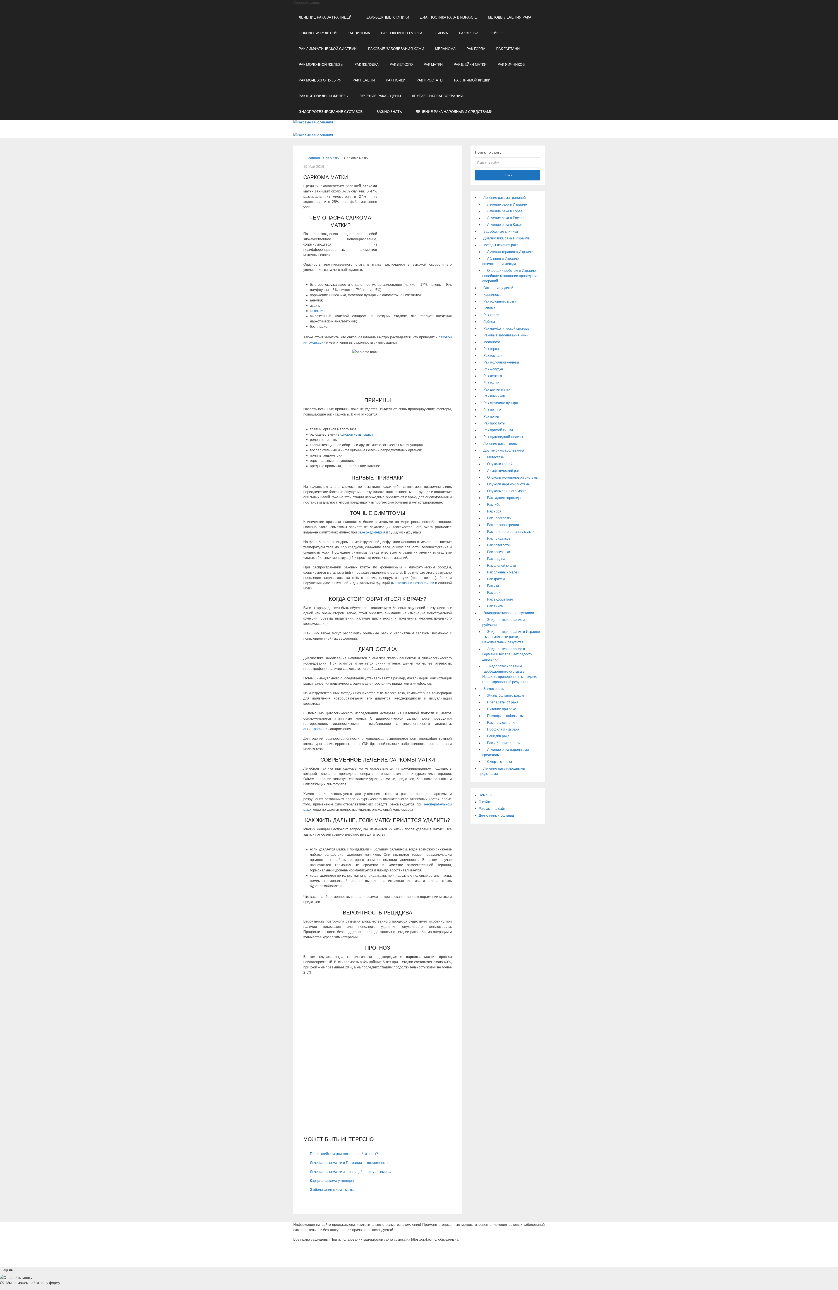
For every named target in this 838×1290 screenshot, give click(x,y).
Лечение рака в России (505, 218)
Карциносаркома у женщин (332, 1181)
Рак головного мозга (401, 33)
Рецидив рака (498, 736)
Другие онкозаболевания (437, 96)
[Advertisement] (414, 216)
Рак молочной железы (321, 64)
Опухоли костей (500, 464)
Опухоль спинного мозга (507, 491)
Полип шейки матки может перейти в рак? (344, 1154)
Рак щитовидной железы (324, 96)
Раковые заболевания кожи (396, 49)
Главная (313, 158)
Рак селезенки (498, 552)
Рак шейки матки (470, 64)
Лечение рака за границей (325, 17)
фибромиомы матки (356, 434)
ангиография (314, 729)
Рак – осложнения (501, 722)
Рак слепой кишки (501, 565)
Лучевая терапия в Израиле (510, 252)
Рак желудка (366, 64)
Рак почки (395, 80)
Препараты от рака (502, 702)
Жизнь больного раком (505, 695)
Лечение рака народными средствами (454, 112)
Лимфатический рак (503, 471)
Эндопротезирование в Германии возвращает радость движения (507, 654)
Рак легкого (401, 64)
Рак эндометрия (500, 599)
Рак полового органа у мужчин (511, 531)
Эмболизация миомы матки (332, 1189)
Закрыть (7, 1270)
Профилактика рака (503, 729)
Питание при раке (501, 709)
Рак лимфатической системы (328, 49)
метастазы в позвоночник (413, 583)
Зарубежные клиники (387, 17)
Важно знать (389, 112)
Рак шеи (493, 592)
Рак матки (433, 64)
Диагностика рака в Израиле (448, 17)
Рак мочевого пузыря (320, 80)
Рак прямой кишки (472, 80)
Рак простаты (429, 80)
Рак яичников (511, 64)
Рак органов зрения (503, 525)
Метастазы (496, 457)
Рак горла (476, 49)
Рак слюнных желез (503, 572)
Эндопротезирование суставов (331, 112)
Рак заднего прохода (504, 498)
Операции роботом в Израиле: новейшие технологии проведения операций (510, 276)
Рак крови (468, 33)
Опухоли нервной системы (509, 484)
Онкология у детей (318, 33)
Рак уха (493, 586)
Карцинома (359, 33)
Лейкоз (496, 33)
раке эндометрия (371, 532)
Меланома (445, 49)
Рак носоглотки (499, 518)
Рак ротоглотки (499, 545)
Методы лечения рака (509, 17)
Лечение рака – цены (380, 96)
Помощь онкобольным (505, 716)
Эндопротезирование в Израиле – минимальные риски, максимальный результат (511, 637)
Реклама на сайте (493, 808)
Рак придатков (498, 538)
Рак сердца (496, 559)
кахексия (317, 311)
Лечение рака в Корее (505, 211)
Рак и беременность (503, 743)
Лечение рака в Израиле (507, 204)
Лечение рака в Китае (504, 225)
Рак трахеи (496, 579)
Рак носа (494, 511)
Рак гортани (508, 49)
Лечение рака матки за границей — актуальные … (350, 1172)
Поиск (507, 175)
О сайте (485, 802)
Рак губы (494, 504)
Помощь (485, 795)
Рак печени (363, 80)
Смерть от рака (499, 762)
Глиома (440, 33)
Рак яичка (495, 606)
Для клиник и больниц (496, 815)
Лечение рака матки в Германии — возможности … (351, 1163)
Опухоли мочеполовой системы (513, 477)
